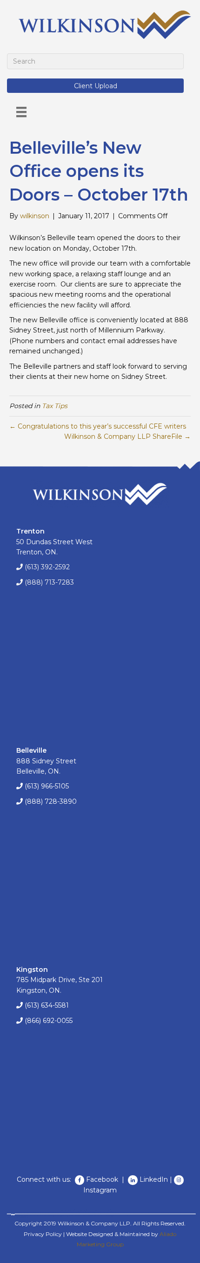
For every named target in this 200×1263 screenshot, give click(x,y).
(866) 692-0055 (49, 1020)
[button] (95, 85)
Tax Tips (54, 406)
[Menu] (21, 112)
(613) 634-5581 (47, 1005)
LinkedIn (154, 1179)
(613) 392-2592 (47, 567)
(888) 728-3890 (51, 801)
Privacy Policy (43, 1233)
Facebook (103, 1179)
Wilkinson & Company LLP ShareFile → (127, 436)
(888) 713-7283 (49, 582)
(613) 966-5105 (47, 786)
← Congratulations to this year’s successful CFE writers (97, 426)
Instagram (100, 1190)
